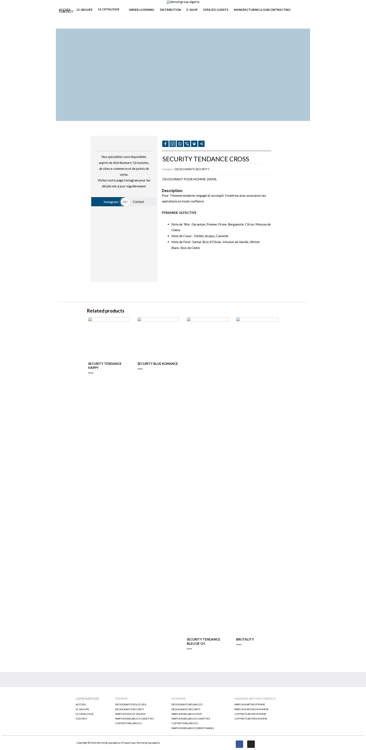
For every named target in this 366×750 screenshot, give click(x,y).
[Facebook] (165, 144)
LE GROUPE (85, 9)
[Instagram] (251, 744)
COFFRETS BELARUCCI (128, 723)
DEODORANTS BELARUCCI (187, 704)
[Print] (194, 144)
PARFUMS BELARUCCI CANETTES (134, 718)
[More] (201, 144)
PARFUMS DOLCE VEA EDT (130, 713)
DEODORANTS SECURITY (192, 169)
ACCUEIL (65, 9)
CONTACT (66, 11)
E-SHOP (192, 9)
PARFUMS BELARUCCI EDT (187, 713)
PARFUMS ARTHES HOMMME (251, 709)
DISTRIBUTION (170, 9)
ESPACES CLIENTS (215, 9)
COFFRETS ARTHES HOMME (250, 718)
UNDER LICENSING (141, 9)
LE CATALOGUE (108, 10)
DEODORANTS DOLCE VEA (130, 704)
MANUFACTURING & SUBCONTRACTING (262, 9)
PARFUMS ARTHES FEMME (249, 704)
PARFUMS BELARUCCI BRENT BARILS (193, 728)
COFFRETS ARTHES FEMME (250, 713)
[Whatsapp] (180, 144)
